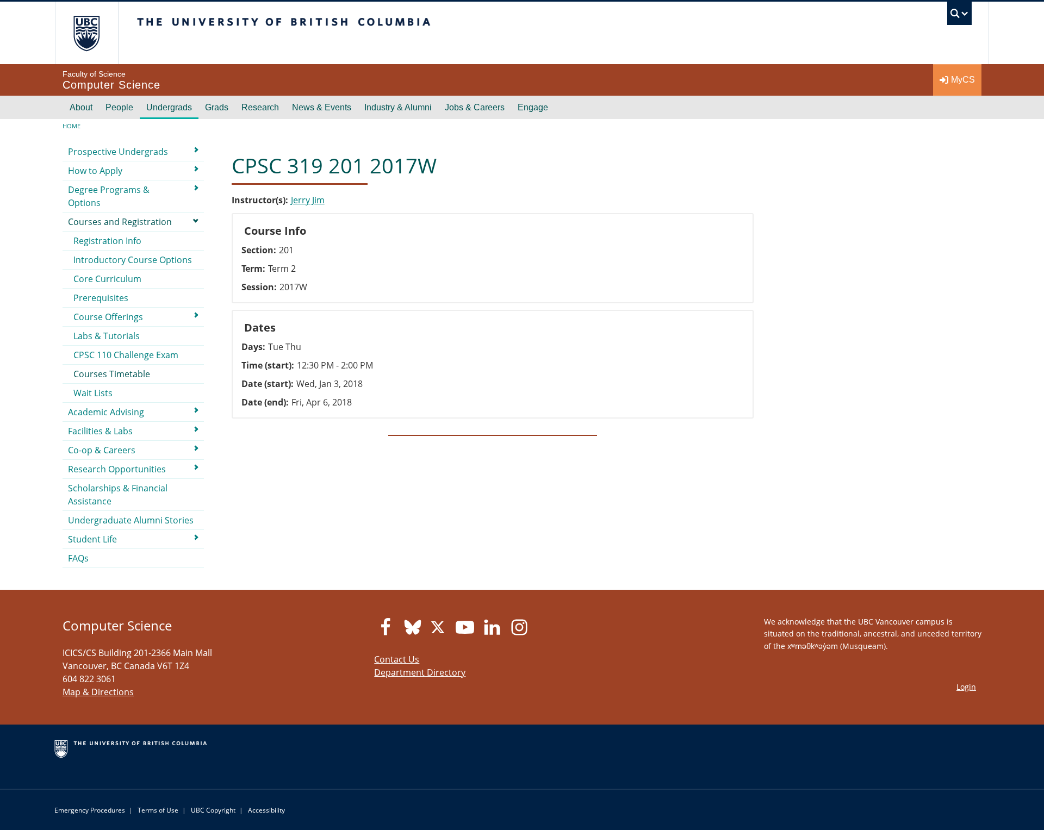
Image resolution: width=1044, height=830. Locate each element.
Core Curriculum (107, 279)
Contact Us (396, 659)
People (119, 107)
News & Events (321, 107)
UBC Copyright (213, 810)
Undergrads (169, 107)
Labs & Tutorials (106, 336)
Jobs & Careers (475, 107)
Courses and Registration (120, 222)
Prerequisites (100, 298)
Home (71, 126)
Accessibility (266, 810)
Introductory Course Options (132, 260)
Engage (533, 107)
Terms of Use (158, 810)
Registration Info (107, 241)
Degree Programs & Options (109, 196)
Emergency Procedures (89, 810)
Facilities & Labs (100, 431)
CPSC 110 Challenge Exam (125, 355)
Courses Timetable (111, 374)
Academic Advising (106, 412)
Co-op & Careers (101, 450)
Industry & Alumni (398, 107)
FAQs (78, 558)
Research (260, 107)
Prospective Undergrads (118, 152)
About (81, 107)
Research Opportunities (117, 469)
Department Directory (419, 672)
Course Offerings (108, 317)
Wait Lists (93, 393)
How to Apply (95, 171)
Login (966, 687)
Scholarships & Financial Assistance (117, 494)
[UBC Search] (959, 16)
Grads (216, 107)
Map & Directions (98, 692)
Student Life (92, 539)
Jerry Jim (308, 200)
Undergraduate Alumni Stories (131, 520)
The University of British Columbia (86, 33)
